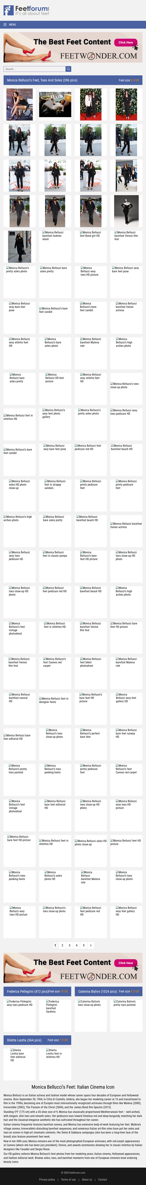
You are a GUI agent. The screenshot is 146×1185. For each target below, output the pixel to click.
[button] (73, 25)
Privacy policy (47, 1179)
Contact (102, 1179)
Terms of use (68, 1179)
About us (87, 1179)
